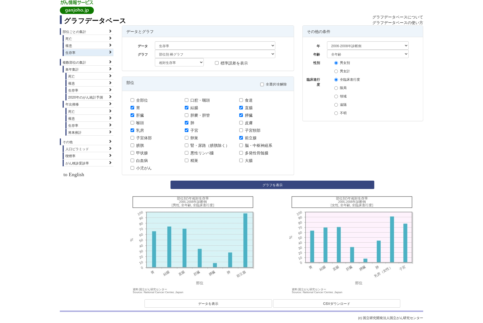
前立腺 (251, 137)
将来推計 (75, 132)
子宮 (194, 130)
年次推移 (72, 104)
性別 (316, 62)
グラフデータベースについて (397, 17)
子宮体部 (144, 137)
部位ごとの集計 (74, 31)
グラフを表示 (272, 184)
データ (143, 45)
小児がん (144, 168)
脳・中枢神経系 (258, 145)
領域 (343, 96)
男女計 (345, 70)
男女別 (345, 62)
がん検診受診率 (77, 163)
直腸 (249, 107)
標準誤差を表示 (234, 63)
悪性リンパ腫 (202, 152)
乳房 (140, 130)
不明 (343, 112)
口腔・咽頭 (200, 100)
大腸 (249, 160)
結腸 (194, 107)
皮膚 (249, 122)
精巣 (194, 160)
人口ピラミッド (77, 148)
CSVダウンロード (336, 303)
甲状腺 (142, 152)
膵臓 (249, 115)
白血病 (142, 160)
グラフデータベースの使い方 (397, 22)
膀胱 (140, 145)
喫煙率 (70, 155)
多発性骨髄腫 (256, 152)
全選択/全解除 (276, 84)
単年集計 (72, 69)
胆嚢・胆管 (200, 115)
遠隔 (343, 104)
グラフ (143, 54)
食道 (249, 100)
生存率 (70, 52)
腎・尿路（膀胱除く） (209, 145)
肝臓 (140, 115)
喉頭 (140, 122)
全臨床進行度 (350, 79)
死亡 (68, 38)
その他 (68, 141)
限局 (343, 87)
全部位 (142, 100)
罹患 (68, 45)
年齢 (316, 54)
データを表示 (208, 303)
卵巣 (194, 137)
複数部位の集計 (74, 62)
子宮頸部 (253, 130)
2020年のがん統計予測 (85, 97)
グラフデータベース (95, 20)
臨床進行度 (313, 80)
